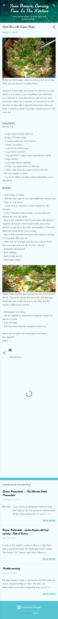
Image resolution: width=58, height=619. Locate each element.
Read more (49, 520)
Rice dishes (15, 357)
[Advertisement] (29, 452)
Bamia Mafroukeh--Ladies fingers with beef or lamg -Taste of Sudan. (25, 531)
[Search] (54, 6)
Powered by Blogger (31, 607)
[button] (54, 27)
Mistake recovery (11, 568)
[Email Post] (10, 351)
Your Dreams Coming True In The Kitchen (29, 8)
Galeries (36, 613)
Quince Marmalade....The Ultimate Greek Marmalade (24, 493)
